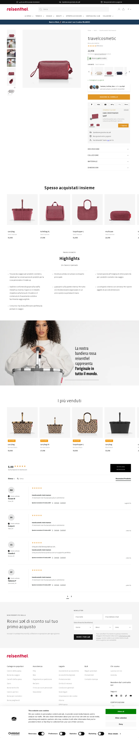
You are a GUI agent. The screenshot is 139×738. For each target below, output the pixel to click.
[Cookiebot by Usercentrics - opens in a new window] (14, 733)
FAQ (34, 671)
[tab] (123, 479)
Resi (34, 675)
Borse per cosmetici (14, 696)
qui (108, 140)
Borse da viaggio (13, 675)
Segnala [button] (56, 503)
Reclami (36, 683)
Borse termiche (13, 688)
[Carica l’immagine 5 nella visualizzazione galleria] (11, 81)
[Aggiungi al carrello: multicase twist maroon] (132, 221)
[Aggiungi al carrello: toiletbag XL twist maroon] (67, 221)
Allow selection (121, 718)
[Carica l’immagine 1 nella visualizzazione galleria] (11, 34)
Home (89, 30)
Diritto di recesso (65, 683)
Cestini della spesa (14, 671)
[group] (19, 467)
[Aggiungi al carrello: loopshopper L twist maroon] (99, 221)
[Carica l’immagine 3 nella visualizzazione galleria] (11, 62)
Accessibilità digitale (67, 675)
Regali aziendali (91, 671)
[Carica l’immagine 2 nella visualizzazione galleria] (11, 43)
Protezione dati (65, 679)
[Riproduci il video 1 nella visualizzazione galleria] (11, 53)
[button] (28, 17)
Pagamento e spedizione (42, 679)
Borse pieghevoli (13, 700)
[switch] (62, 733)
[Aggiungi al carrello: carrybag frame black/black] (132, 435)
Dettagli (126, 110)
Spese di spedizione (100, 54)
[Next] (129, 71)
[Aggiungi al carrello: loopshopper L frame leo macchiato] (99, 435)
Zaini (9, 683)
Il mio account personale (42, 688)
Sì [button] (52, 503)
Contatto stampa (91, 679)
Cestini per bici (12, 692)
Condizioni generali (66, 688)
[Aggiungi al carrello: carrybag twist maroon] (34, 221)
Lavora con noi (116, 671)
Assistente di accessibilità (69, 671)
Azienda (114, 675)
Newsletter (37, 692)
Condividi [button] (63, 503)
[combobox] (73, 9)
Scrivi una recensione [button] (120, 468)
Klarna (61, 700)
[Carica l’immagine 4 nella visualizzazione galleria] (11, 72)
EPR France (63, 704)
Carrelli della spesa (14, 679)
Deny (121, 724)
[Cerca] (40, 9)
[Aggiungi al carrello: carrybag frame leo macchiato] (34, 435)
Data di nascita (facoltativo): (83, 622)
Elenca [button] (10, 478)
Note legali (63, 692)
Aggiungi (123, 125)
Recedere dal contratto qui (121, 684)
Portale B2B (89, 675)
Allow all (121, 711)
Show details (113, 734)
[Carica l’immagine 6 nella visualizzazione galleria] (11, 91)
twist (95, 30)
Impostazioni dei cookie (68, 696)
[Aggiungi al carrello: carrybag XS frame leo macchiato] (67, 435)
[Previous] (89, 71)
